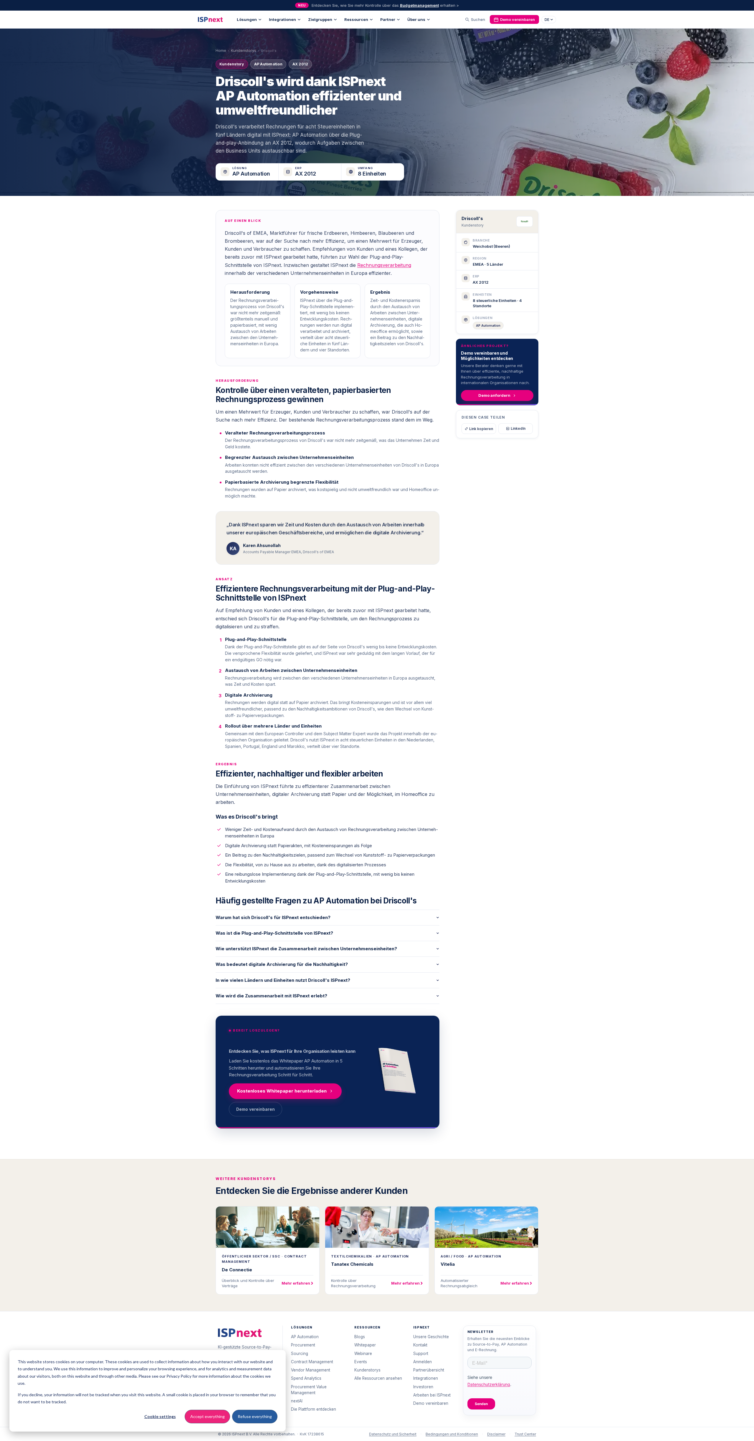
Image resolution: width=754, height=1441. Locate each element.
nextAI (296, 1401)
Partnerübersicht (428, 1370)
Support (420, 1353)
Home (221, 50)
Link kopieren (481, 428)
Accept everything (207, 1416)
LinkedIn (518, 428)
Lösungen (247, 19)
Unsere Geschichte (431, 1336)
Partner (387, 19)
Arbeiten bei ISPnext (432, 1395)
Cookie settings (160, 1416)
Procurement (303, 1345)
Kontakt (420, 1345)
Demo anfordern (494, 395)
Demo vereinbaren (517, 19)
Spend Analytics (306, 1378)
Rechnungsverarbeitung (384, 265)
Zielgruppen (320, 19)
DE (547, 19)
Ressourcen (356, 19)
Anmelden (422, 1361)
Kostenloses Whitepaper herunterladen (282, 1091)
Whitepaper (365, 1345)
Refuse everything (255, 1416)
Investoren (423, 1386)
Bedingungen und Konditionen (452, 1434)
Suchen (478, 19)
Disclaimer (496, 1434)
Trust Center (525, 1434)
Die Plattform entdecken (313, 1409)
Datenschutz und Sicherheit (392, 1434)
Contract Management (312, 1361)
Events (360, 1361)
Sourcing (299, 1353)
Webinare (363, 1353)
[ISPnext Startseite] (240, 1333)
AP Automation (488, 325)
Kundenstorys (243, 50)
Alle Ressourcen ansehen (378, 1378)
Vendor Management (310, 1370)
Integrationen (282, 19)
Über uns (416, 19)
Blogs (359, 1336)
